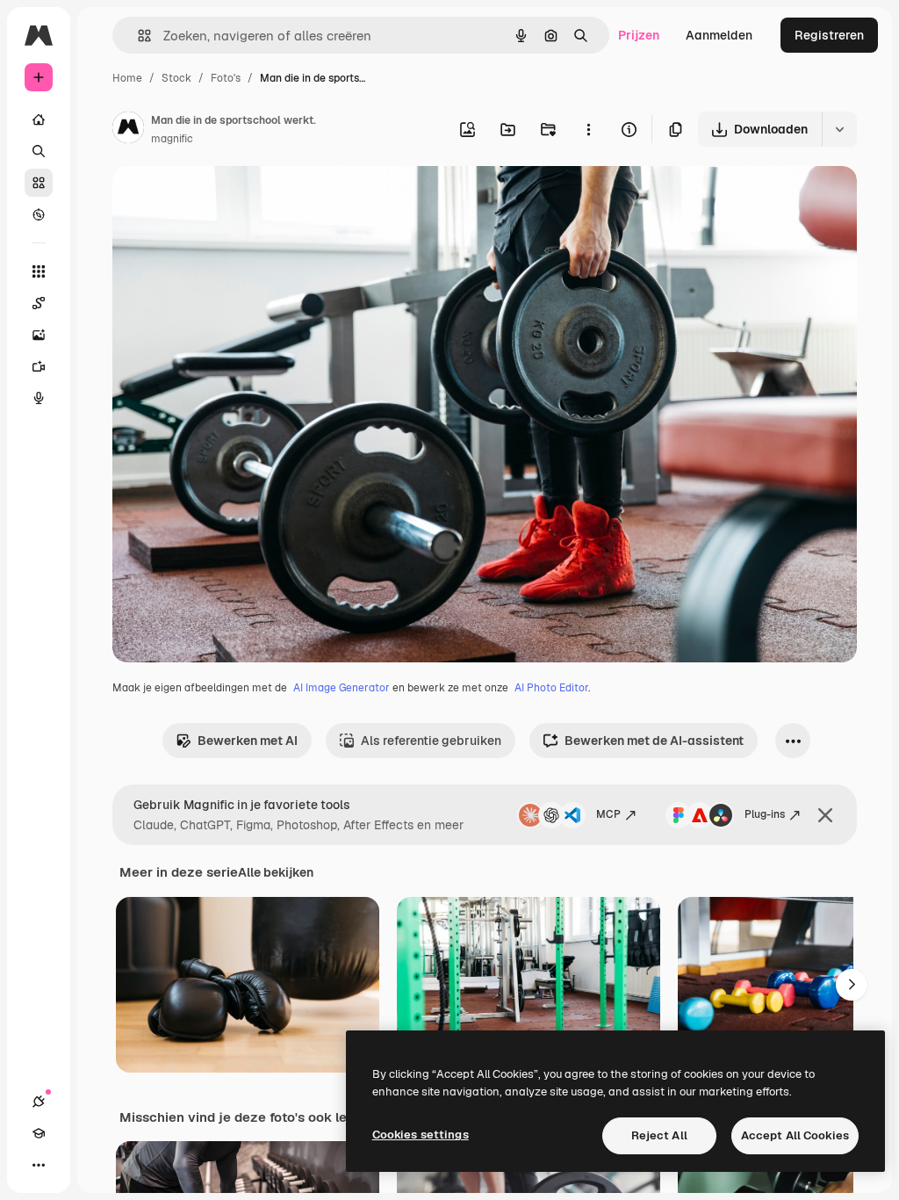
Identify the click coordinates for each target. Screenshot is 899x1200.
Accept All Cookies (795, 1135)
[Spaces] (39, 303)
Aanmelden (719, 35)
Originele (227, 200)
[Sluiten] (825, 815)
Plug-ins (764, 814)
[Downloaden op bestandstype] (839, 129)
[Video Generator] (39, 366)
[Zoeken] (39, 151)
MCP (608, 814)
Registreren (829, 35)
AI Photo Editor (551, 688)
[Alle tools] (39, 271)
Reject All (659, 1135)
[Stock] (39, 183)
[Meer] (39, 1165)
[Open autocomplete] (137, 35)
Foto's (226, 78)
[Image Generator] (39, 335)
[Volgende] (851, 985)
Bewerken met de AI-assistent (654, 740)
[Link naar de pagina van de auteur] (128, 130)
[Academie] (39, 1133)
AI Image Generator (341, 688)
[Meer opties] (588, 129)
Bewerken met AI (248, 740)
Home (127, 78)
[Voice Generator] (39, 398)
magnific (172, 139)
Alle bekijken (275, 872)
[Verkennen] (39, 214)
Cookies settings (420, 1134)
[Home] (39, 119)
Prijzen (638, 35)
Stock (176, 78)
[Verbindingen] (39, 1102)
